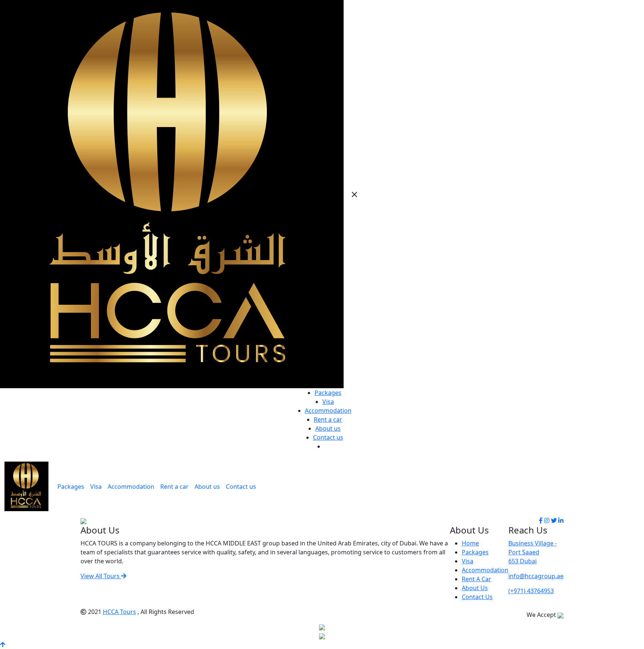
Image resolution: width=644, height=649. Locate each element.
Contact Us (477, 597)
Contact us (328, 437)
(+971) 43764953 (531, 591)
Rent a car (328, 419)
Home (470, 543)
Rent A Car (476, 579)
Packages (328, 393)
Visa (328, 402)
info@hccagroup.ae (536, 576)
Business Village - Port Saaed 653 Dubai (532, 552)
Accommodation (328, 410)
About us (328, 428)
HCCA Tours (119, 612)
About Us (475, 588)
